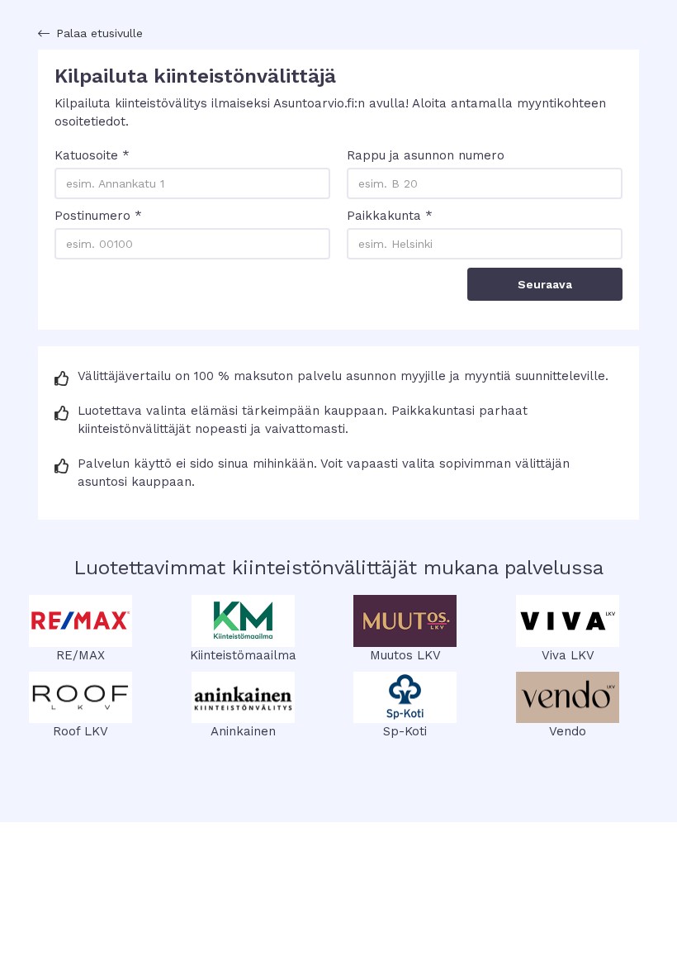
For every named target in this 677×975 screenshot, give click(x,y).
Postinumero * (98, 215)
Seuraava (545, 284)
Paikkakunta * (390, 215)
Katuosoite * (92, 155)
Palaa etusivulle (99, 33)
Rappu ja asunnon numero (425, 155)
